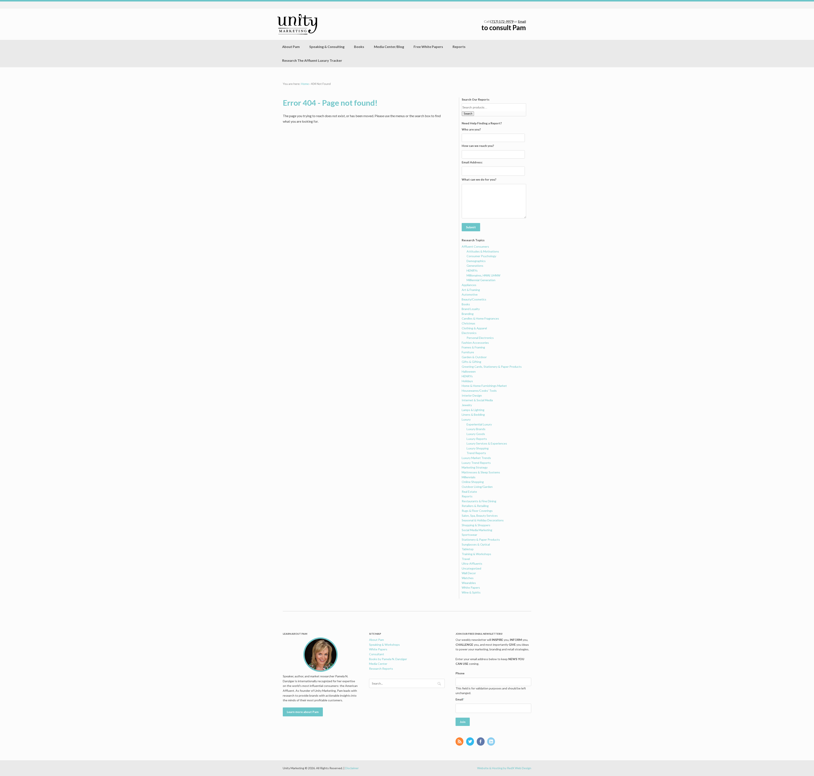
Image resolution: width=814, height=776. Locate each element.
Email (522, 21)
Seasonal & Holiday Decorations (483, 520)
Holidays (467, 381)
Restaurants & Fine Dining (479, 501)
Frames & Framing (473, 347)
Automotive (470, 294)
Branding (468, 314)
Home (305, 84)
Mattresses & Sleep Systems (481, 472)
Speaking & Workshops (384, 644)
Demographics (476, 261)
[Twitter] (471, 742)
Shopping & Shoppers (476, 525)
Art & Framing (471, 290)
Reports (459, 47)
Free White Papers (428, 47)
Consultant (376, 654)
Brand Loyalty (471, 309)
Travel (466, 559)
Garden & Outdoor (474, 357)
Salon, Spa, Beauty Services (480, 515)
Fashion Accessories (475, 342)
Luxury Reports (477, 439)
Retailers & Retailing (475, 506)
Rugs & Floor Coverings (477, 510)
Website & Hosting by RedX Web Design (504, 768)
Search (468, 113)
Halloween (469, 371)
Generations (475, 265)
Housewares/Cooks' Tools (479, 390)
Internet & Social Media (477, 400)
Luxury (466, 419)
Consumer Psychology (481, 256)
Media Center (378, 663)
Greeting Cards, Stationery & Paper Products (492, 366)
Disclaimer (352, 768)
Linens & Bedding (473, 414)
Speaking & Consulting (326, 47)
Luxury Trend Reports (476, 462)
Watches (468, 578)
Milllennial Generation (481, 280)
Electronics (469, 333)
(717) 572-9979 (501, 21)
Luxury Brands (476, 429)
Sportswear (469, 534)
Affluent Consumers (475, 246)
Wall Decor (469, 573)
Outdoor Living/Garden (477, 486)
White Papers (471, 587)
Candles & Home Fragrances (480, 318)
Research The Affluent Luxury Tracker (312, 60)
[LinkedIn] (492, 742)
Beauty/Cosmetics (474, 299)
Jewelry (467, 405)
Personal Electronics (480, 338)
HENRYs (472, 270)
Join (463, 722)
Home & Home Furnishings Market (484, 385)
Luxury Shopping (478, 448)
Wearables (469, 583)
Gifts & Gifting (471, 361)
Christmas (468, 323)
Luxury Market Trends (476, 458)
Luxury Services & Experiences (487, 443)
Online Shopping (473, 482)
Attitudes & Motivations (483, 251)
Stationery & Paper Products (481, 539)
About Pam (291, 47)
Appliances (469, 285)
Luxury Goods (476, 434)
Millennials (468, 477)
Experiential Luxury (479, 424)
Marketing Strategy (475, 467)
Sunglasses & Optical (476, 544)
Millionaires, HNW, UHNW (483, 275)
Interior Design (472, 395)
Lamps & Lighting (473, 410)
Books (359, 47)
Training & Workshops (476, 554)
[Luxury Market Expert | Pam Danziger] (297, 24)
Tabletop (468, 549)
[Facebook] (482, 742)
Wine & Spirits (471, 592)
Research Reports (381, 668)
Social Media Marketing (477, 530)
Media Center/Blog (389, 47)
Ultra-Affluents (472, 563)
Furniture (468, 352)
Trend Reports (476, 453)
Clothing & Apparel (474, 328)
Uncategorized (471, 568)
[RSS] (461, 742)
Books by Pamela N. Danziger (388, 659)
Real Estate (469, 491)
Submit (471, 227)
